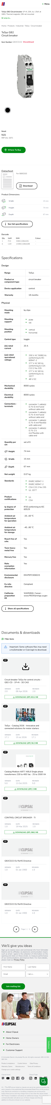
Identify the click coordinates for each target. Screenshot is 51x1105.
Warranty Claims (6, 1066)
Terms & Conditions (34, 1066)
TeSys (27, 26)
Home (3, 26)
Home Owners (12, 1038)
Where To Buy (14, 150)
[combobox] (38, 974)
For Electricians (13, 1044)
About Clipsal (12, 1032)
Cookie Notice (22, 1063)
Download (28, 186)
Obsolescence (20, 1066)
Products (11, 26)
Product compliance (8, 1063)
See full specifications (18, 224)
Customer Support (14, 1050)
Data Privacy (34, 1063)
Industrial (19, 26)
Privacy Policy (19, 960)
